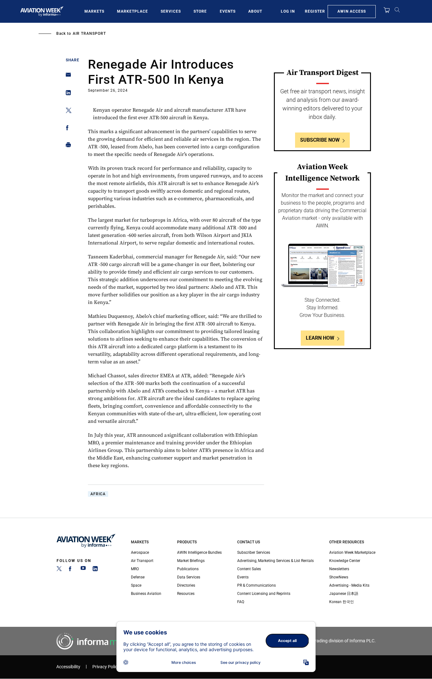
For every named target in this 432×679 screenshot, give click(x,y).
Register (315, 11)
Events (228, 11)
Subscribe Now (320, 140)
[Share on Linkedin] (66, 94)
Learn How (320, 338)
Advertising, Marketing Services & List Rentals (275, 561)
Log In (288, 11)
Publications (188, 569)
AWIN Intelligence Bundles (199, 552)
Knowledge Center (344, 561)
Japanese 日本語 (343, 593)
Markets (94, 11)
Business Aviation (146, 593)
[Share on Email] (66, 77)
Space (136, 585)
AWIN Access (351, 11)
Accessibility (68, 667)
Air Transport (89, 33)
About (255, 11)
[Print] (66, 146)
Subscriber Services (253, 552)
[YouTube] (83, 570)
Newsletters (339, 569)
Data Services (188, 577)
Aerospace (140, 552)
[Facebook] (71, 570)
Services (171, 11)
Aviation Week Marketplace (352, 552)
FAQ (240, 602)
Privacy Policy (106, 667)
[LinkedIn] (95, 570)
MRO (135, 569)
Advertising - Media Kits (349, 585)
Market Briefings (191, 561)
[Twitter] (59, 570)
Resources (185, 593)
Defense (138, 577)
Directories (186, 585)
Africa (98, 494)
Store (200, 11)
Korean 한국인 (341, 602)
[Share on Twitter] (66, 111)
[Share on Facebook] (66, 129)
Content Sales (249, 569)
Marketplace (132, 11)
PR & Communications (256, 585)
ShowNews (338, 577)
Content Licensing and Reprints (263, 593)
